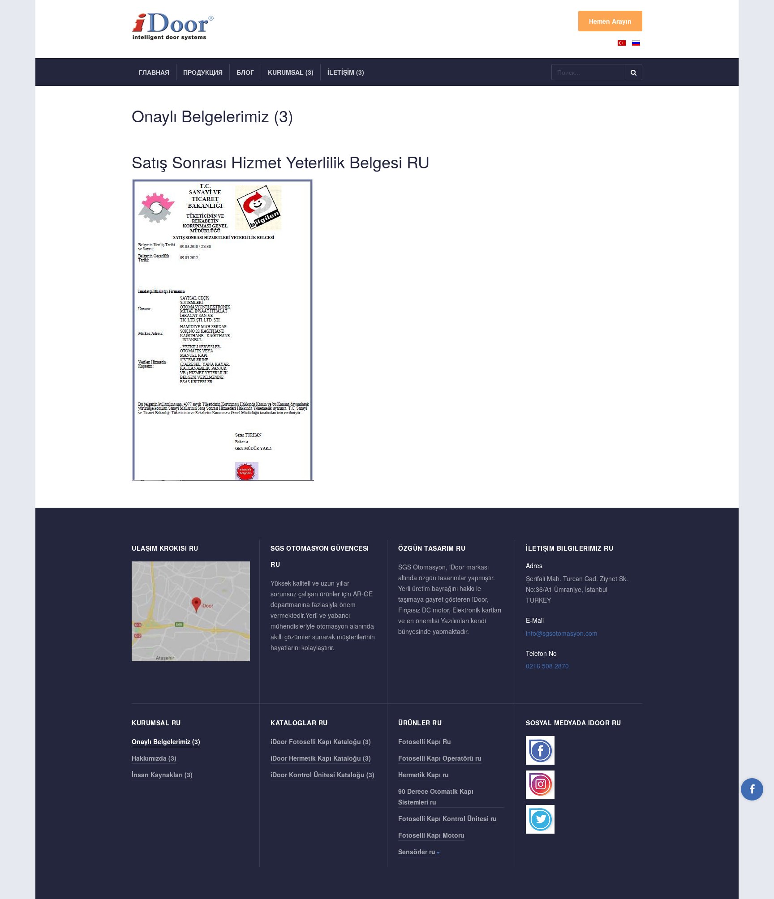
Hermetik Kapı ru (423, 774)
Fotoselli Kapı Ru (424, 741)
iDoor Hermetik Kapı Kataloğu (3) (321, 757)
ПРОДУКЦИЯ (203, 72)
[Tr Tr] (623, 42)
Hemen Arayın (610, 21)
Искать (633, 72)
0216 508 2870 (547, 665)
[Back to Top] (752, 825)
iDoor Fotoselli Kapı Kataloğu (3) (321, 741)
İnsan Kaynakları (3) (162, 774)
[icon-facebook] (540, 750)
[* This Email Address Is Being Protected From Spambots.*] (562, 633)
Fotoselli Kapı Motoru (431, 835)
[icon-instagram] (540, 785)
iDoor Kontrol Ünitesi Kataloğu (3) (322, 774)
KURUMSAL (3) (291, 72)
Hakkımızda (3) (154, 757)
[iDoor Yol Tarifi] (191, 610)
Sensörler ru (416, 851)
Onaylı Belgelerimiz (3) (166, 741)
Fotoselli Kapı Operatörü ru (440, 757)
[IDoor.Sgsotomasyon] (752, 788)
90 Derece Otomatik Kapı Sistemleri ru (435, 796)
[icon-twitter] (540, 819)
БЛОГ (245, 72)
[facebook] (752, 789)
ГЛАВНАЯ (154, 72)
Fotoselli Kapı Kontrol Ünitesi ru (447, 818)
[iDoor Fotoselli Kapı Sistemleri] (177, 27)
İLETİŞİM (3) (345, 72)
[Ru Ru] (636, 42)
